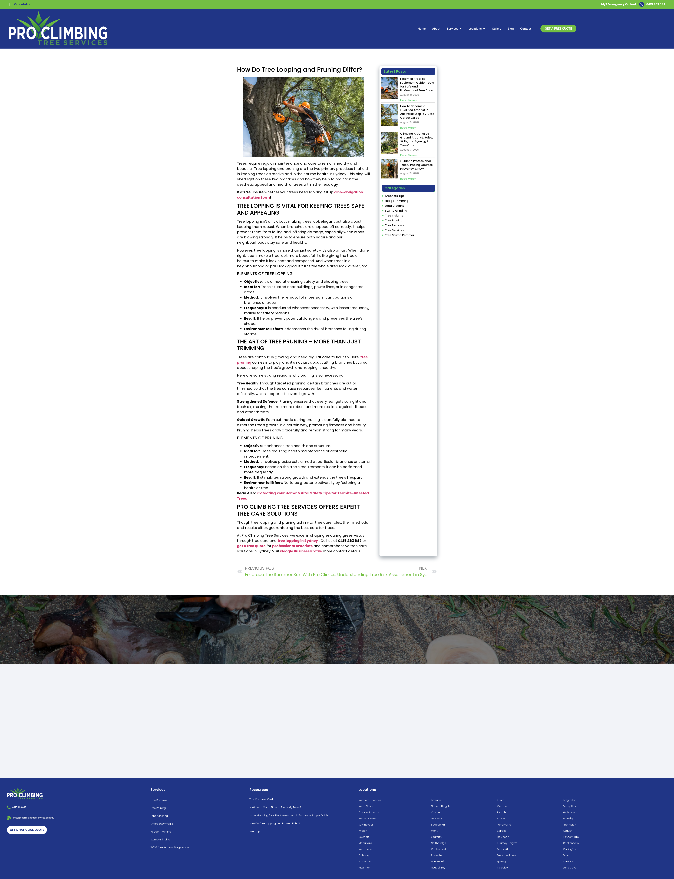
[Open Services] (460, 28)
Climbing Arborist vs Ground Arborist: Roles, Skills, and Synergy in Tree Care (416, 139)
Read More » (408, 100)
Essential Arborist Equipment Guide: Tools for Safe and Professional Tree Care (417, 84)
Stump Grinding (396, 211)
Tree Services (394, 230)
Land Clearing (395, 206)
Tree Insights (394, 216)
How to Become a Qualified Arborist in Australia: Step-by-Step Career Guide (417, 112)
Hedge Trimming (396, 201)
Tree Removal (394, 225)
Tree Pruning (393, 220)
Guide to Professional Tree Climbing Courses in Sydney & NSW (416, 165)
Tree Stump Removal (400, 235)
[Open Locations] (484, 28)
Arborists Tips (395, 196)
